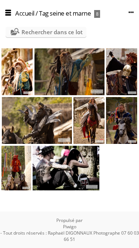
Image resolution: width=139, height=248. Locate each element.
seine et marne (70, 13)
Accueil (24, 13)
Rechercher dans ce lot (52, 32)
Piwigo (69, 226)
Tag (44, 13)
